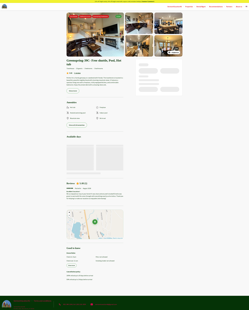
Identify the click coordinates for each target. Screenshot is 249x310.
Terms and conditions (42, 301)
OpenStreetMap (108, 238)
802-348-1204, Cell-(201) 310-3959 (74, 304)
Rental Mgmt (201, 7)
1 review (77, 73)
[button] (97, 226)
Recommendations (216, 7)
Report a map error (118, 238)
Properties (189, 7)
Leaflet (100, 238)
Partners (229, 7)
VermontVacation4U (174, 7)
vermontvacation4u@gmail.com (106, 304)
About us (239, 7)
